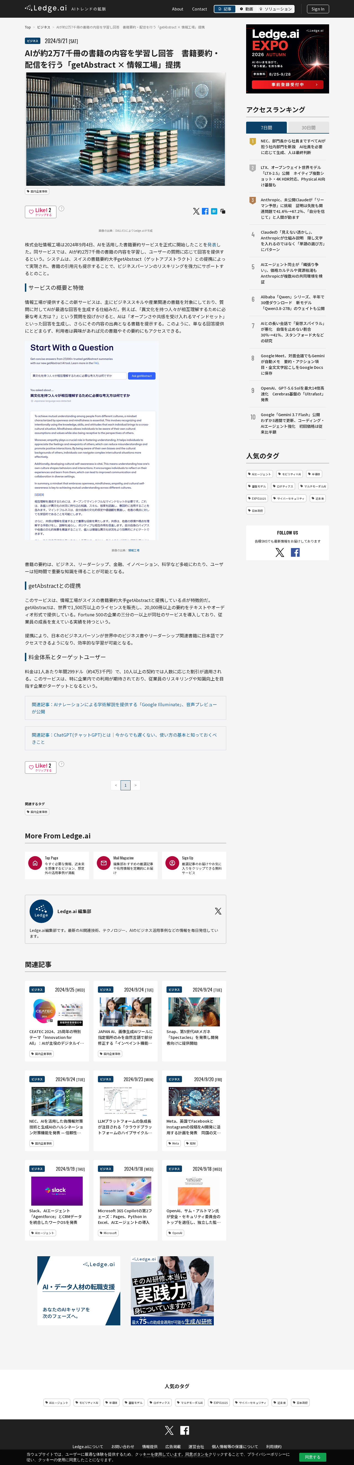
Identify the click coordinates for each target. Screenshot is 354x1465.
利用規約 (274, 1446)
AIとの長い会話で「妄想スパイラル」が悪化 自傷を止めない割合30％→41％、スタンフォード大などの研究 (292, 331)
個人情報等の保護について (235, 1446)
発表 (211, 244)
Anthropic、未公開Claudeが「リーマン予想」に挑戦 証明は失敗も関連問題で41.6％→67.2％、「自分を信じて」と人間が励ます (293, 208)
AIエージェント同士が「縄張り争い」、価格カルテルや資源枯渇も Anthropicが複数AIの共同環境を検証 (291, 273)
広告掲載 (173, 1446)
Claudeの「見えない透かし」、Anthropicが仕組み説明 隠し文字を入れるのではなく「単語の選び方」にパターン (293, 240)
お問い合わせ (122, 1446)
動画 (249, 9)
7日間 (266, 127)
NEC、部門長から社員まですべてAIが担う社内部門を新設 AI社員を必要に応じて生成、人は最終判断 (293, 146)
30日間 (309, 127)
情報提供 (150, 1446)
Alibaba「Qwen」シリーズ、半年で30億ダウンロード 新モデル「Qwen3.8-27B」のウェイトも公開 (293, 302)
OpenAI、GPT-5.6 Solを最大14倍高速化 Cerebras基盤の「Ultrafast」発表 (293, 393)
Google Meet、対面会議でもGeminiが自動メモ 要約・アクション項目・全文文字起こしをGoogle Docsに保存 (293, 364)
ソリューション (278, 9)
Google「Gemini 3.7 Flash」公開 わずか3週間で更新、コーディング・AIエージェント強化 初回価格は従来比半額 (293, 423)
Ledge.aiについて (87, 1446)
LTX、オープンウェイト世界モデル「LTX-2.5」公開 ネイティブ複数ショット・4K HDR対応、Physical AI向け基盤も (293, 176)
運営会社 (196, 1446)
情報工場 (133, 550)
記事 (227, 9)
